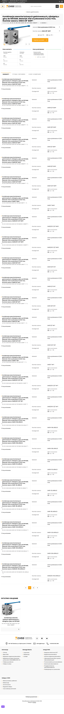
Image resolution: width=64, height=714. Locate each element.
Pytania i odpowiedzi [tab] (18, 74)
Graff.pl (34, 702)
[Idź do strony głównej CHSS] (24, 638)
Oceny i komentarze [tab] (34, 74)
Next (29, 44)
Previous (26, 44)
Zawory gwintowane (32, 12)
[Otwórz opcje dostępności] (3, 706)
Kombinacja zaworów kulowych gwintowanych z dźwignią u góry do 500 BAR (10, 619)
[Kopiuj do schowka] (33, 21)
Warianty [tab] (6, 74)
